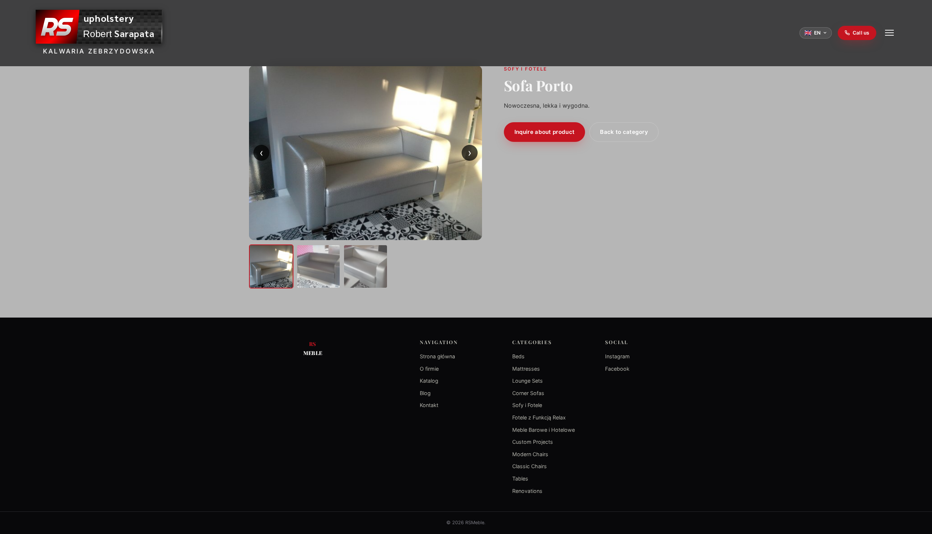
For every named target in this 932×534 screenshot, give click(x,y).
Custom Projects (532, 442)
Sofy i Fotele (527, 405)
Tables (520, 478)
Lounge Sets (527, 381)
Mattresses (526, 369)
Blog (425, 393)
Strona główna (437, 356)
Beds (518, 356)
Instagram (617, 356)
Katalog (429, 381)
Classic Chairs (529, 466)
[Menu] (889, 32)
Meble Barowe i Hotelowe (543, 430)
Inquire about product (544, 131)
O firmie (429, 369)
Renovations (527, 491)
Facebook (617, 369)
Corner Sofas (528, 393)
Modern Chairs (530, 454)
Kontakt (429, 405)
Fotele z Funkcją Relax (539, 417)
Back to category (624, 131)
